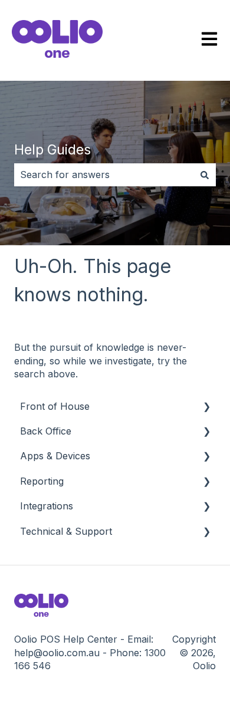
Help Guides (52, 150)
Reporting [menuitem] (42, 481)
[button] (206, 407)
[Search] (204, 174)
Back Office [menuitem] (45, 431)
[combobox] (103, 174)
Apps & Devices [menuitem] (55, 456)
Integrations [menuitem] (46, 506)
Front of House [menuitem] (55, 406)
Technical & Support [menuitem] (66, 531)
